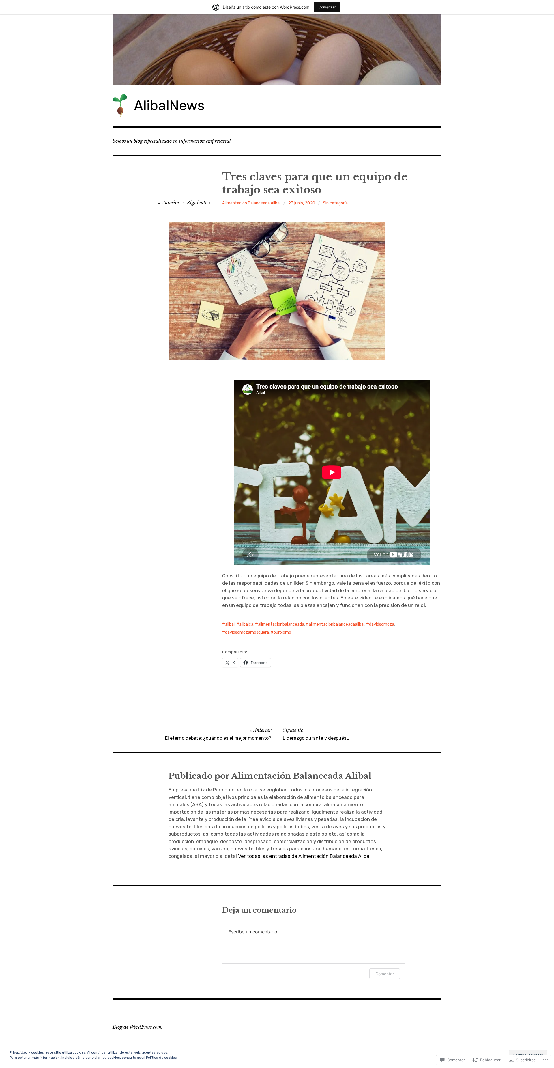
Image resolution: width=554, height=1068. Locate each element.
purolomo (282, 632)
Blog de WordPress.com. (137, 1027)
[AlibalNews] (277, 49)
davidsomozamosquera (247, 632)
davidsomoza (381, 624)
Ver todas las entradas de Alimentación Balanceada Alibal (304, 856)
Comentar (384, 973)
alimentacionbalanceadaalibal (336, 624)
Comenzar (327, 7)
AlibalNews (169, 105)
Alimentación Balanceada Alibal (251, 203)
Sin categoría (335, 203)
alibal (230, 624)
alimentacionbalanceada (281, 624)
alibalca (246, 624)
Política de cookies (161, 1058)
